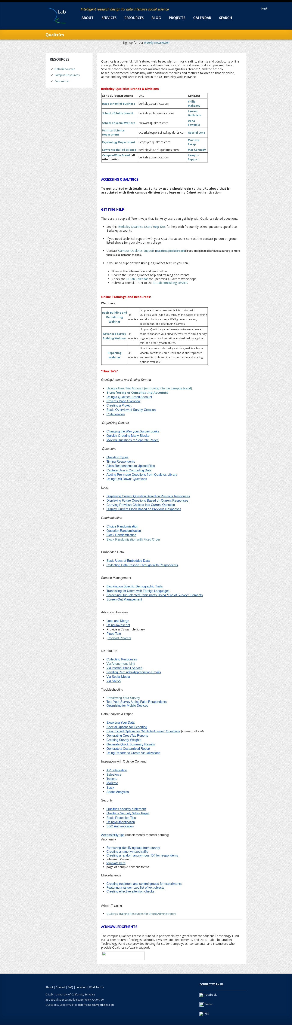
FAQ (70, 987)
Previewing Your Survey (123, 698)
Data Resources (65, 69)
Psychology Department (118, 142)
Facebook (211, 995)
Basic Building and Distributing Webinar (114, 317)
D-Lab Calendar (137, 279)
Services (109, 18)
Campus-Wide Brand (116, 155)
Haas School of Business (118, 104)
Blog (156, 18)
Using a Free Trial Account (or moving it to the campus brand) (149, 388)
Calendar (202, 18)
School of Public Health (118, 113)
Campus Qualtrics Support (136, 251)
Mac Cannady (197, 150)
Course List (62, 81)
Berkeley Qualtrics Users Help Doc (142, 227)
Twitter (209, 1004)
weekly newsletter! (157, 42)
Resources (134, 18)
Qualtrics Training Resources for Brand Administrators (141, 914)
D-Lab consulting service (170, 283)
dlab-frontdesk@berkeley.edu (95, 1005)
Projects (177, 18)
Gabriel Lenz (196, 132)
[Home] (57, 14)
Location (81, 987)
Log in (264, 8)
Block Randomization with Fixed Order (133, 539)
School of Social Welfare (118, 123)
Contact (60, 987)
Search (225, 18)
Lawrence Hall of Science (119, 150)
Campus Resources (67, 75)
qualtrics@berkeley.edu (170, 250)
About (87, 18)
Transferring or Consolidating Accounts (137, 392)
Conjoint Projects (119, 638)
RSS (207, 1013)
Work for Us (96, 987)
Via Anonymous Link (120, 663)
